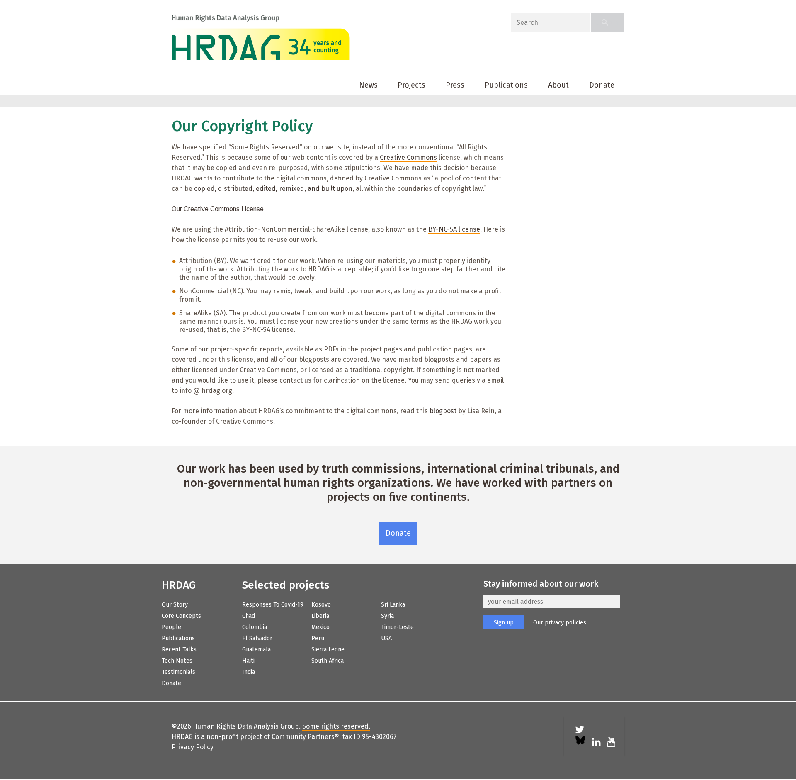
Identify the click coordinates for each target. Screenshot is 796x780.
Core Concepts (181, 615)
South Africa (327, 660)
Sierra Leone (328, 649)
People (171, 627)
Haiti (248, 660)
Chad (248, 615)
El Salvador (257, 638)
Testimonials (178, 671)
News (368, 85)
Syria (387, 615)
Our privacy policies (559, 622)
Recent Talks (179, 649)
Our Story (175, 604)
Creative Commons (408, 157)
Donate (601, 85)
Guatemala (256, 649)
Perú (317, 638)
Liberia (320, 615)
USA (386, 638)
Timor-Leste (397, 627)
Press (455, 85)
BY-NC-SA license (454, 229)
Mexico (320, 627)
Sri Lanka (393, 604)
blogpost (443, 411)
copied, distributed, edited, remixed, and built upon (273, 189)
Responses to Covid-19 (272, 604)
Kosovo (321, 604)
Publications (506, 85)
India (248, 671)
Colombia (254, 627)
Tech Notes (177, 660)
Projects (411, 85)
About (558, 85)
